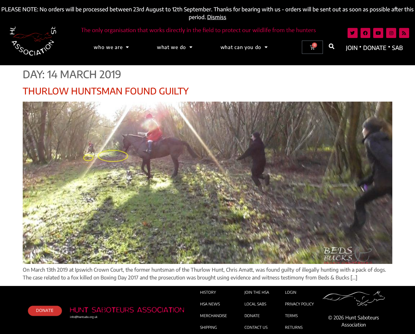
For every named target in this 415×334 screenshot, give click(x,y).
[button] (331, 46)
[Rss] (404, 33)
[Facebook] (366, 33)
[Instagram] (391, 33)
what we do (171, 47)
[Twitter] (353, 33)
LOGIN (290, 292)
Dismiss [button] (216, 16)
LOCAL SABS (255, 304)
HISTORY (208, 292)
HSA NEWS (210, 304)
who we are (108, 47)
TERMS (291, 315)
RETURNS (293, 327)
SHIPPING (208, 327)
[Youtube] (378, 33)
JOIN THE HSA (256, 292)
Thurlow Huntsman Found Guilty (106, 90)
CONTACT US (255, 327)
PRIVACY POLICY (299, 304)
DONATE (252, 315)
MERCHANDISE (213, 315)
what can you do (241, 47)
